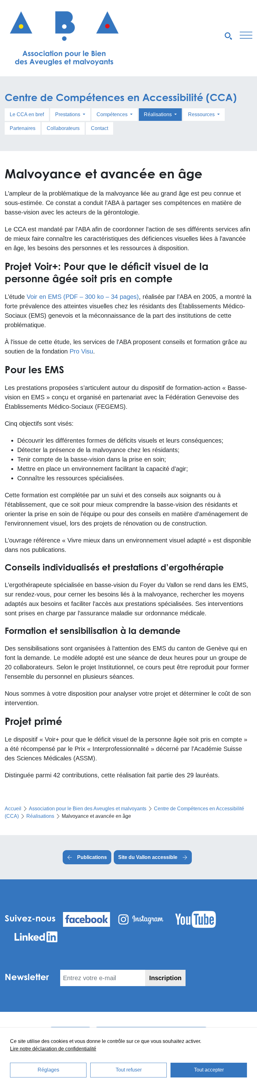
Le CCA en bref (27, 114)
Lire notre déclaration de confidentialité (53, 1048)
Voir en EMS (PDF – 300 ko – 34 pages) (83, 296)
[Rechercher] (228, 35)
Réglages (48, 1069)
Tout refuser (129, 1069)
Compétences (113, 114)
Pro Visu (81, 351)
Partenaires (22, 128)
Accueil (13, 808)
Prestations (68, 114)
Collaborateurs (63, 128)
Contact (99, 128)
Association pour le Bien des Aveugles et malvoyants (87, 808)
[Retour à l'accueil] (64, 38)
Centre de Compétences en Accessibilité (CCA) (121, 97)
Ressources (202, 114)
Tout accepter (209, 1069)
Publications (92, 857)
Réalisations (158, 114)
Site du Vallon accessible (147, 857)
